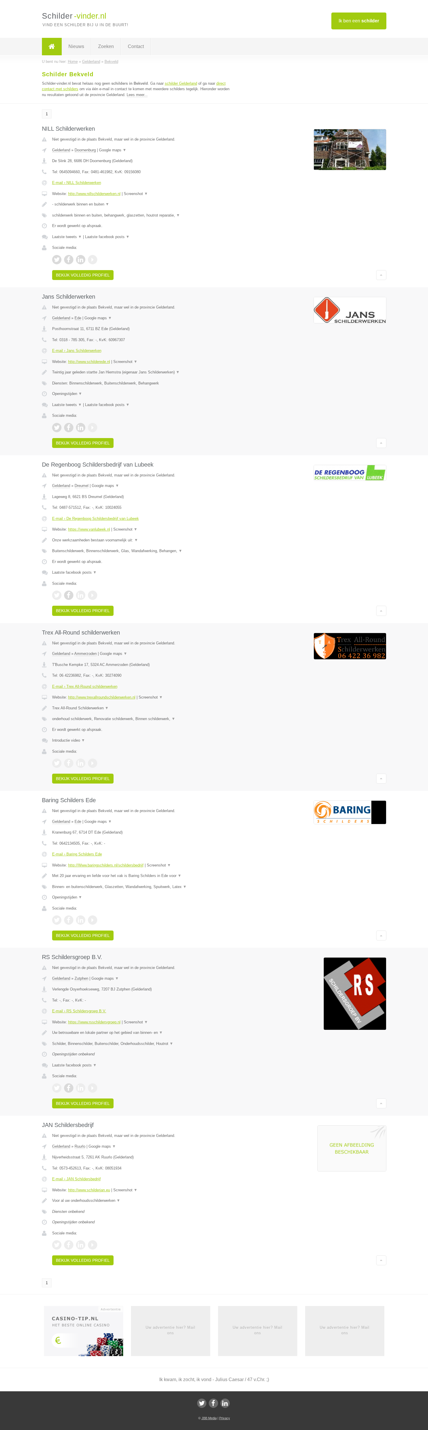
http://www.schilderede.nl (89, 361)
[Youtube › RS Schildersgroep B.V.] (92, 1088)
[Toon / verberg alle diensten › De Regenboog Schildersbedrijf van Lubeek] (141, 551)
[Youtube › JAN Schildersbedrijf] (92, 1245)
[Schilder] (52, 46)
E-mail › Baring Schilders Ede (77, 854)
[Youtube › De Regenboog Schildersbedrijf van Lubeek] (92, 595)
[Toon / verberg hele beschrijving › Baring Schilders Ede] (141, 876)
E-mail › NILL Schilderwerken (76, 182)
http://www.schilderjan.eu (89, 1190)
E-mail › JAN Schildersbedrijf (76, 1179)
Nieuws (76, 46)
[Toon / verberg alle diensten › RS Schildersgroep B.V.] (141, 1044)
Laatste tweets (67, 237)
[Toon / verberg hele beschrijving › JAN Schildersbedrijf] (141, 1201)
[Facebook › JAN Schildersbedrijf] (68, 1245)
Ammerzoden (85, 653)
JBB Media (209, 1418)
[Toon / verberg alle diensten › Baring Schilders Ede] (141, 887)
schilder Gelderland (181, 83)
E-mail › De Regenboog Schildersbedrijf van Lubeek (95, 518)
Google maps (112, 150)
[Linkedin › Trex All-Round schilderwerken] (80, 763)
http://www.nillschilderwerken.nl (94, 194)
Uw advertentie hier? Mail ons (170, 1330)
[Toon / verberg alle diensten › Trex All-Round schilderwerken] (141, 719)
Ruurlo (80, 1146)
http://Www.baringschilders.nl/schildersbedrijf (106, 865)
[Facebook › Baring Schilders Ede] (68, 920)
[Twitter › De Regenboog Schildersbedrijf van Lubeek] (56, 595)
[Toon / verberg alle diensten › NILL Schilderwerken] (141, 215)
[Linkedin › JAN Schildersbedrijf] (80, 1245)
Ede (78, 318)
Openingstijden (67, 393)
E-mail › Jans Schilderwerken (76, 350)
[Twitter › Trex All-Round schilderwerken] (56, 763)
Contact (136, 46)
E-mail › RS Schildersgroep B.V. (79, 1011)
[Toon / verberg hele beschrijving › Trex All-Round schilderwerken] (141, 708)
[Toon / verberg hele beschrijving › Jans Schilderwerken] (141, 372)
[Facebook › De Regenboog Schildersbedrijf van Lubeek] (68, 595)
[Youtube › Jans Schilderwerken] (92, 427)
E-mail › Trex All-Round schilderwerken (84, 686)
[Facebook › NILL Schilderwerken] (68, 259)
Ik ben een (359, 20)
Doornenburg (85, 150)
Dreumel (82, 485)
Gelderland (61, 150)
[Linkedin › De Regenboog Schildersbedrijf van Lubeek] (80, 595)
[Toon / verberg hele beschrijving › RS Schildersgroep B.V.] (141, 1033)
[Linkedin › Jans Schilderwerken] (80, 427)
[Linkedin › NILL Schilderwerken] (80, 259)
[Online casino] (87, 1333)
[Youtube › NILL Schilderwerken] (92, 259)
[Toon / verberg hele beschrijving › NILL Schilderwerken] (141, 204)
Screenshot (136, 194)
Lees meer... (137, 95)
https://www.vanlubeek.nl (89, 529)
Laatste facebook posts (107, 237)
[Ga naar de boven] (381, 275)
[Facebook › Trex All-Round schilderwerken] (68, 763)
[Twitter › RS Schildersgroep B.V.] (56, 1088)
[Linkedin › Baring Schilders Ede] (80, 920)
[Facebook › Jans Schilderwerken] (68, 427)
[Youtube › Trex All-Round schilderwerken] (92, 763)
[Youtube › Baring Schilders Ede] (92, 920)
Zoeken (106, 46)
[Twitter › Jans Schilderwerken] (56, 427)
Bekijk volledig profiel (83, 275)
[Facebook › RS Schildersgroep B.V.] (68, 1088)
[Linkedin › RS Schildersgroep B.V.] (80, 1088)
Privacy (224, 1418)
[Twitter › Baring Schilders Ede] (56, 920)
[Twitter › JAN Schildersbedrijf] (56, 1245)
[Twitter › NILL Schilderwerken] (56, 259)
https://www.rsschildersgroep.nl (94, 1022)
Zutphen (81, 978)
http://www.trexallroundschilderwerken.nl (101, 697)
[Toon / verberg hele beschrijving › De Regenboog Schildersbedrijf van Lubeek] (141, 540)
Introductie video (68, 740)
